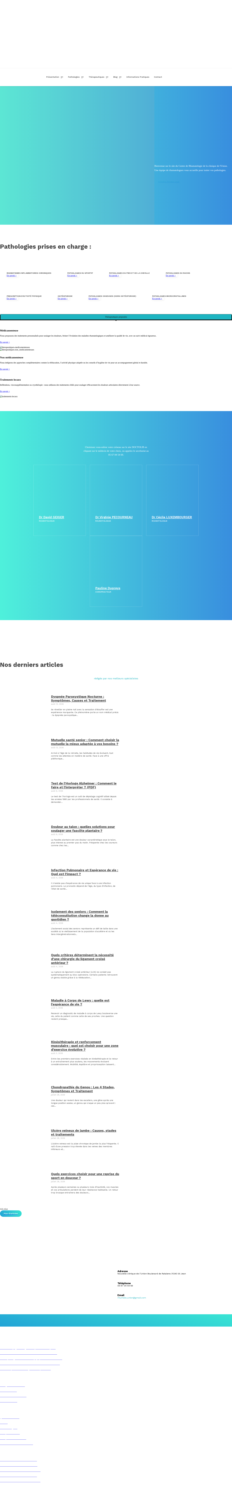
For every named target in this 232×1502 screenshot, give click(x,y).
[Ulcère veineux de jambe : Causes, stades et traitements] (24, 1140)
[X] (48, 528)
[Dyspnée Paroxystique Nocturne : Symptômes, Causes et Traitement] (24, 706)
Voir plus (4, 1209)
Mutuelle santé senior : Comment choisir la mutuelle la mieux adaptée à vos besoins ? (85, 742)
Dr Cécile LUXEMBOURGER (172, 517)
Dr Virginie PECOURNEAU (114, 517)
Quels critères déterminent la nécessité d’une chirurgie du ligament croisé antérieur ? (82, 959)
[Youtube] (104, 528)
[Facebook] (98, 528)
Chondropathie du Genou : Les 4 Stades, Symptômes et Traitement (83, 1089)
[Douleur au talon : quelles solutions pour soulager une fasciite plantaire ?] (24, 836)
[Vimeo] (168, 528)
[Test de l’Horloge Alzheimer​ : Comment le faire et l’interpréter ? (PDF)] (24, 792)
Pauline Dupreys (107, 588)
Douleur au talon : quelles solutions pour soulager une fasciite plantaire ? (83, 828)
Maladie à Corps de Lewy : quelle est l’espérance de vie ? (80, 1002)
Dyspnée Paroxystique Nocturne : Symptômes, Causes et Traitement (78, 698)
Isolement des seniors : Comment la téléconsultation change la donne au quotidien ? (80, 915)
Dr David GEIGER (51, 517)
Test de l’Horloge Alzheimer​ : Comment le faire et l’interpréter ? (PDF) (84, 785)
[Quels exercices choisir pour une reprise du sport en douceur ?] (24, 1183)
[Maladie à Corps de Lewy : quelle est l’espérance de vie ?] (24, 1009)
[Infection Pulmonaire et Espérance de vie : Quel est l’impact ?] (24, 879)
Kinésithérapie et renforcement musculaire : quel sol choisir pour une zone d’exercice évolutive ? (84, 1046)
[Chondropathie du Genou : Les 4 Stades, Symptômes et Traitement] (24, 1096)
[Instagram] (41, 528)
